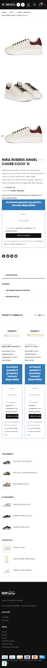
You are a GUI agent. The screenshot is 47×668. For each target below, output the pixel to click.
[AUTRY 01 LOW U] (6, 548)
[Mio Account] (28, 4)
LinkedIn (11, 256)
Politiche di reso (8, 641)
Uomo (4, 632)
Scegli (18, 325)
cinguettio (7, 256)
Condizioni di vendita (10, 647)
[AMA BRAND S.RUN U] (6, 484)
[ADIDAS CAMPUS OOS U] (6, 516)
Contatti (5, 617)
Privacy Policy (13, 428)
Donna (13, 191)
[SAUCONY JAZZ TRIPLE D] (6, 462)
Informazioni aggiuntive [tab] (18, 290)
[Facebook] (18, 5)
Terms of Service (16, 244)
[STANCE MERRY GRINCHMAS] (6, 559)
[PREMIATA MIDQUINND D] (6, 570)
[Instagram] (23, 5)
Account (5, 620)
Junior (4, 638)
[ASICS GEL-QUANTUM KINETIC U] (6, 473)
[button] (35, 315)
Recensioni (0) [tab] (12, 296)
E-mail (16, 256)
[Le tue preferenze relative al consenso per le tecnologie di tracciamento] (4, 663)
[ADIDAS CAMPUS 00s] (6, 527)
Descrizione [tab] (11, 275)
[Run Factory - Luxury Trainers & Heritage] (11, 4)
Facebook (3, 256)
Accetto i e (20, 229)
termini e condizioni (24, 228)
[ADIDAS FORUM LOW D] (6, 505)
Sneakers (20, 191)
